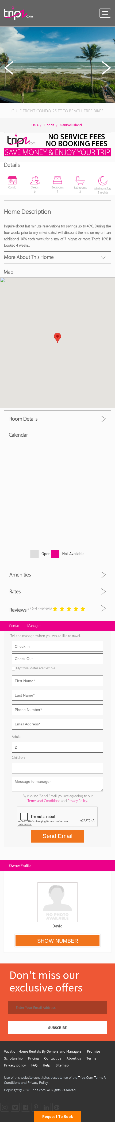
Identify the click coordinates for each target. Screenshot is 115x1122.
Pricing (33, 1058)
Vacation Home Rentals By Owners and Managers (43, 1051)
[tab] (57, 418)
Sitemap (62, 1065)
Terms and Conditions (44, 801)
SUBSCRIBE (57, 1027)
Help (46, 1065)
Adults (16, 736)
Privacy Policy (77, 801)
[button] (110, 31)
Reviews (17, 610)
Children (18, 757)
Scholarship (13, 1058)
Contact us (52, 1058)
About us (74, 1058)
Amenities (20, 574)
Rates (15, 591)
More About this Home (29, 257)
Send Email (57, 836)
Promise (93, 1051)
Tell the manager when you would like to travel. (45, 636)
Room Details (23, 419)
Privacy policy (15, 1065)
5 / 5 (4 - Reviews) (40, 608)
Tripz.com (38, 1090)
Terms (91, 1058)
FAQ (34, 1065)
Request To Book (57, 1117)
